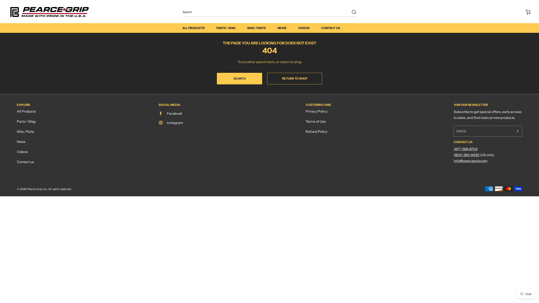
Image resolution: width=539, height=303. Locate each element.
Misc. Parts (25, 131)
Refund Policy (316, 131)
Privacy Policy (316, 111)
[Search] (351, 12)
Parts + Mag (26, 121)
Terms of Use (316, 121)
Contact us (25, 162)
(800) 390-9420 (466, 155)
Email (461, 131)
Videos (22, 152)
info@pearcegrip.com (470, 161)
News (21, 142)
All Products (26, 111)
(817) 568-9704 (466, 149)
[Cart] (526, 12)
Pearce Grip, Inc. (37, 189)
